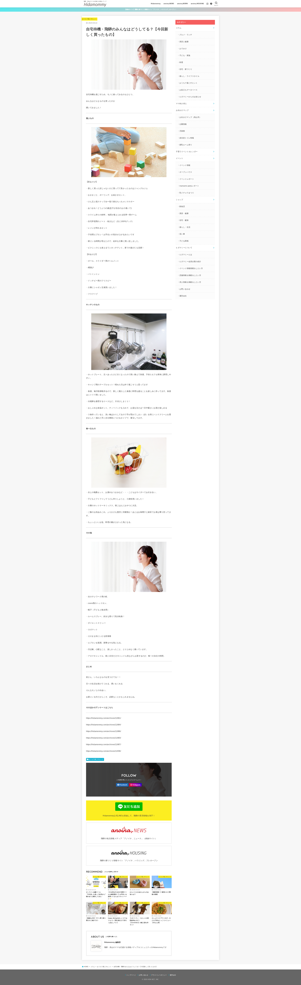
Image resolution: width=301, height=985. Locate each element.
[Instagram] (207, 4)
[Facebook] (122, 785)
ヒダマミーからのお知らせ (190, 97)
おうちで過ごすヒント (89, 19)
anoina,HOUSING (197, 3)
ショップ (179, 200)
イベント (179, 158)
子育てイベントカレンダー (187, 152)
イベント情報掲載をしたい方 (191, 268)
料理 (181, 62)
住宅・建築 (183, 220)
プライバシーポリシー (159, 975)
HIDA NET (151, 979)
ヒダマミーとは (185, 255)
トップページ (131, 975)
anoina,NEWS (169, 3)
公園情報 (183, 124)
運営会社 (183, 296)
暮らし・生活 (184, 227)
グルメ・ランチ (185, 35)
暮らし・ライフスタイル (189, 76)
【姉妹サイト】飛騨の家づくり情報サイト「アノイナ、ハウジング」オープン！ (151, 9)
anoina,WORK (182, 3)
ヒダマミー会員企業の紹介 (190, 261)
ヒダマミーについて (184, 248)
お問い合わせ (184, 289)
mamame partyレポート (189, 186)
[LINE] (211, 4)
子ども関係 (183, 241)
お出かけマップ (182, 110)
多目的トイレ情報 (186, 138)
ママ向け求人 (181, 104)
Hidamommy (156, 3)
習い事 (182, 234)
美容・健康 (183, 213)
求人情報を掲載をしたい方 (190, 282)
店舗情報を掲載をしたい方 (190, 275)
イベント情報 (184, 165)
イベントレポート (186, 179)
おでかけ (183, 49)
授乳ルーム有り (185, 145)
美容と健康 (183, 42)
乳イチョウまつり (186, 193)
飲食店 (182, 206)
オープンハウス (185, 172)
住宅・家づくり (185, 69)
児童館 (182, 131)
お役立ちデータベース (188, 90)
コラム (178, 28)
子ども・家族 (184, 55)
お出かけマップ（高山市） (190, 117)
